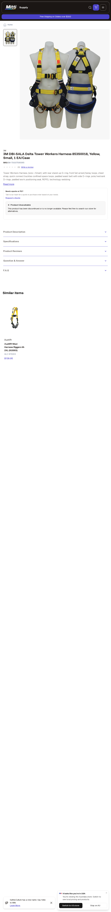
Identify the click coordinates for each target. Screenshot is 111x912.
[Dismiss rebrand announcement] (51, 903)
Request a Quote (13, 198)
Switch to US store (70, 905)
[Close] (106, 892)
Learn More (15, 905)
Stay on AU (95, 905)
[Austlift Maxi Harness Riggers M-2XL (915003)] (15, 317)
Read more (8, 184)
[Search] (90, 7)
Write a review (27, 167)
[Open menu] (103, 7)
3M (4, 150)
